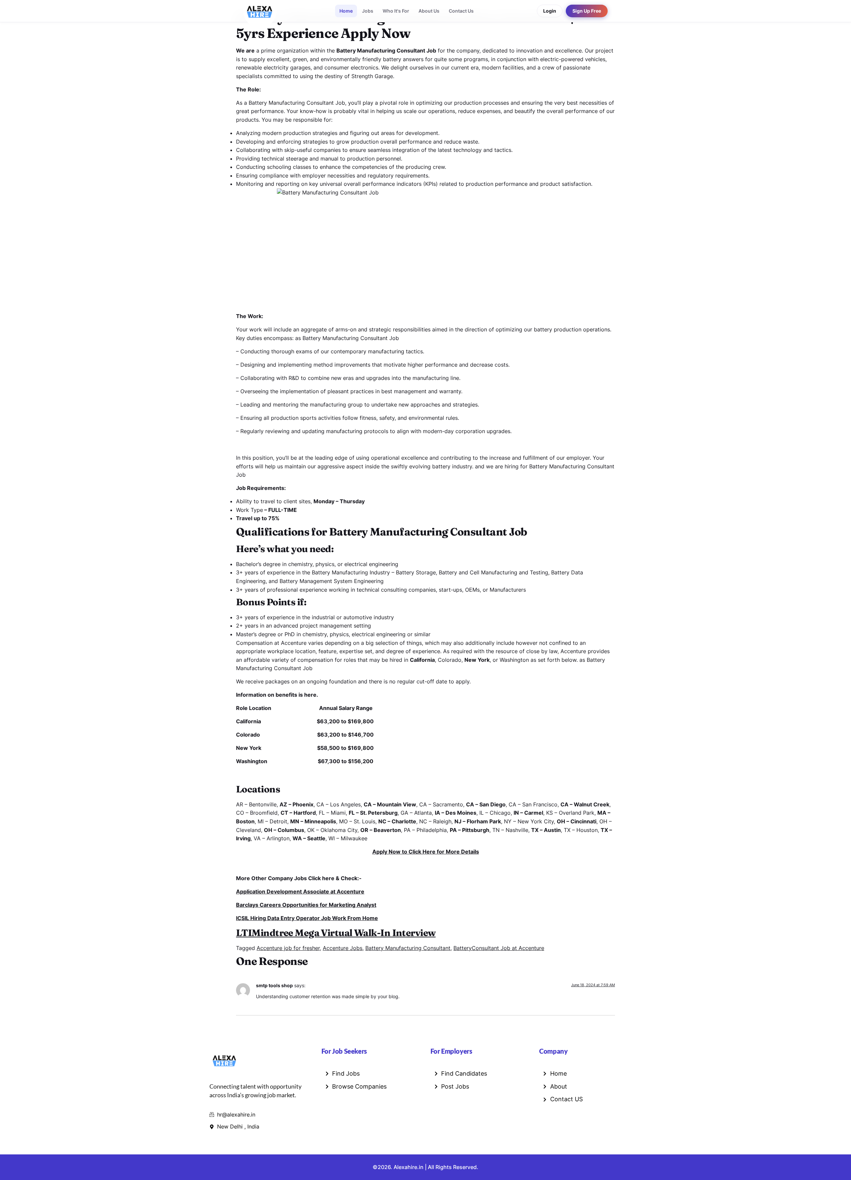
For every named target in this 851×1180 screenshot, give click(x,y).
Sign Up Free (586, 11)
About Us (429, 11)
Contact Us (461, 11)
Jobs (367, 11)
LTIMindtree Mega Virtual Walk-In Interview (335, 932)
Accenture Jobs (342, 948)
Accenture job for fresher (288, 948)
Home (346, 11)
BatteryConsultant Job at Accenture (498, 948)
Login (549, 11)
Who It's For (396, 11)
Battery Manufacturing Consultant (407, 948)
